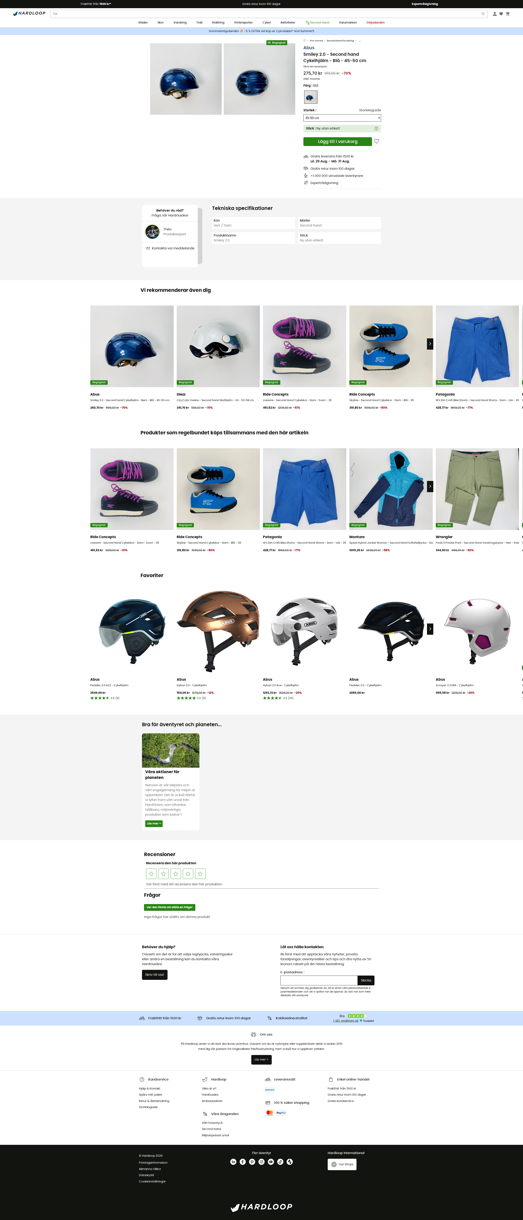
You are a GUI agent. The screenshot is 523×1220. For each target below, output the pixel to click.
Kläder (143, 22)
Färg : (310, 85)
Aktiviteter (287, 22)
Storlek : (309, 110)
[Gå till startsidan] (306, 40)
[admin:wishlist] (376, 141)
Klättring (218, 22)
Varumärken (348, 22)
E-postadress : (292, 972)
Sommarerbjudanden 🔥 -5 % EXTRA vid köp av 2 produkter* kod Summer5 (261, 31)
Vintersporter (243, 22)
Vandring (180, 22)
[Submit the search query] (483, 14)
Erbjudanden (376, 22)
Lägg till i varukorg (338, 141)
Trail (199, 22)
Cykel (267, 22)
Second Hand (319, 22)
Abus (308, 48)
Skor (161, 22)
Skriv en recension (315, 66)
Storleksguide (370, 110)
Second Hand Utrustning (340, 41)
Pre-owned (316, 41)
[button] (186, 79)
